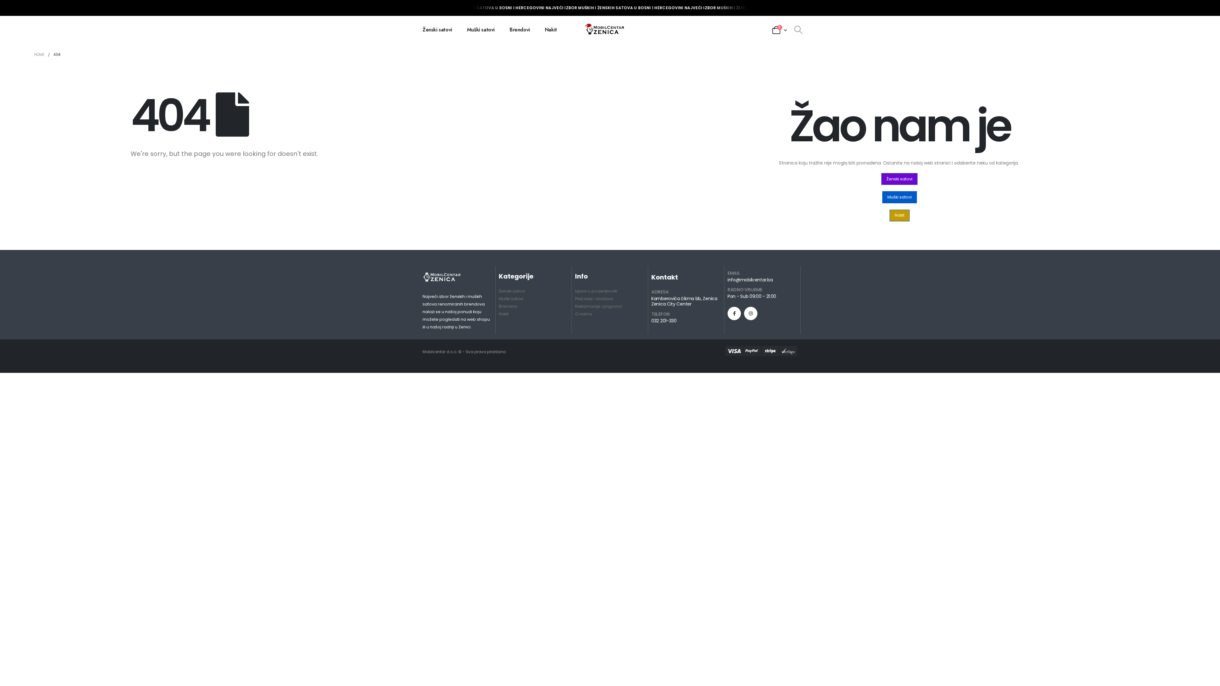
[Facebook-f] (734, 313)
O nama (583, 314)
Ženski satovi (437, 29)
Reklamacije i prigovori (598, 306)
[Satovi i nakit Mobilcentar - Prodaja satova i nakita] (605, 30)
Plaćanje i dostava (594, 298)
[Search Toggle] (798, 30)
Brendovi (520, 29)
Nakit (551, 29)
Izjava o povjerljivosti (596, 291)
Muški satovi (481, 29)
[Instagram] (750, 313)
